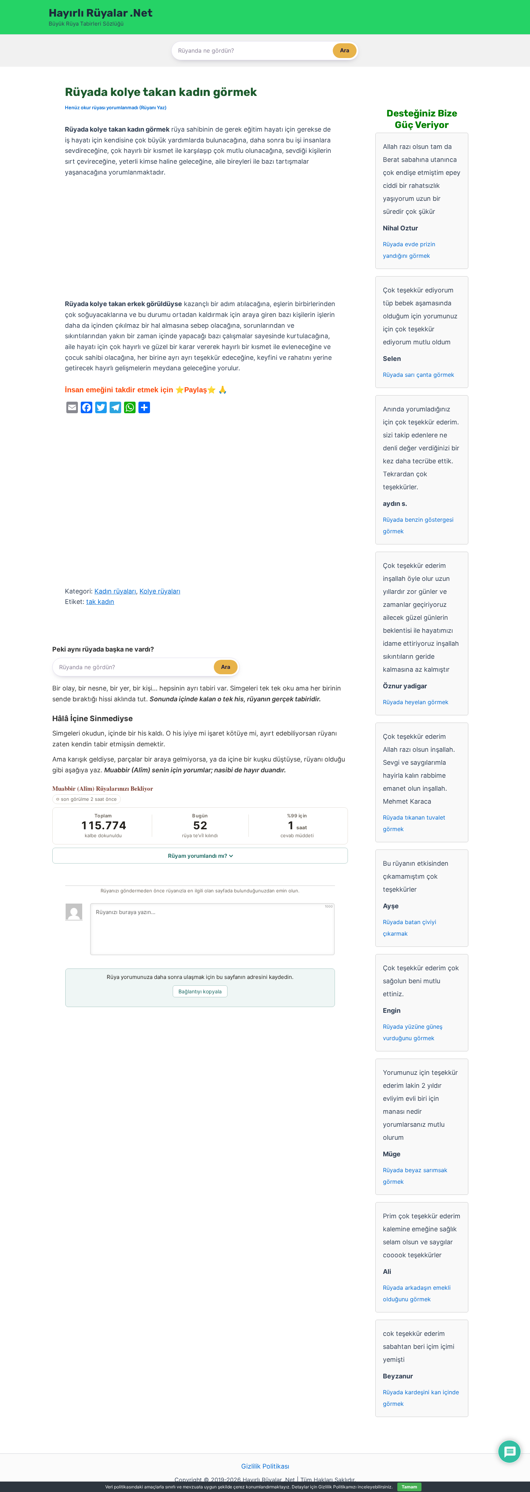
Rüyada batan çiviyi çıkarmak (409, 927)
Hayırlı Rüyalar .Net (101, 12)
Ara (344, 50)
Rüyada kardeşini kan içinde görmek (421, 1398)
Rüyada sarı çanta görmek (418, 374)
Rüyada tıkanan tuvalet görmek (414, 823)
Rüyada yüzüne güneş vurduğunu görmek (412, 1032)
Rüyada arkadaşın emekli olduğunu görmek (417, 1293)
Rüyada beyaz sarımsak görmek (415, 1175)
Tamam (409, 1486)
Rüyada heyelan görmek (416, 702)
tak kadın (100, 601)
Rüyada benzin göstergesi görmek (418, 525)
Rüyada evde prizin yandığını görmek (409, 249)
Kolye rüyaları (160, 591)
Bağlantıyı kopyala (200, 991)
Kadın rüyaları (115, 591)
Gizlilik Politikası (265, 1466)
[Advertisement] (200, 238)
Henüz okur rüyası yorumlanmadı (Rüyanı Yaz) (116, 107)
